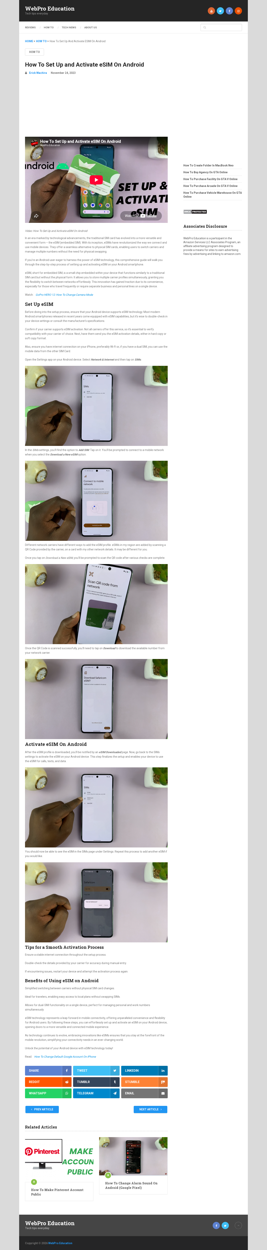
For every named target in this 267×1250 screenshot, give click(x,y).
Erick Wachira (38, 72)
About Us (90, 27)
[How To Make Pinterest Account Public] (59, 1159)
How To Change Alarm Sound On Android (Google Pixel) (131, 1185)
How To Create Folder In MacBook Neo (208, 165)
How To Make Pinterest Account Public (57, 1192)
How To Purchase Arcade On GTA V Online (210, 186)
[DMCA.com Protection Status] (195, 215)
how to (34, 52)
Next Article (149, 1109)
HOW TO (49, 27)
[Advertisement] (96, 107)
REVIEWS (30, 27)
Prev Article (43, 1109)
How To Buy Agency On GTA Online (205, 172)
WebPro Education (50, 8)
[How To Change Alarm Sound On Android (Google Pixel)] (133, 1156)
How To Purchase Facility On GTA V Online (210, 179)
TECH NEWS (69, 27)
